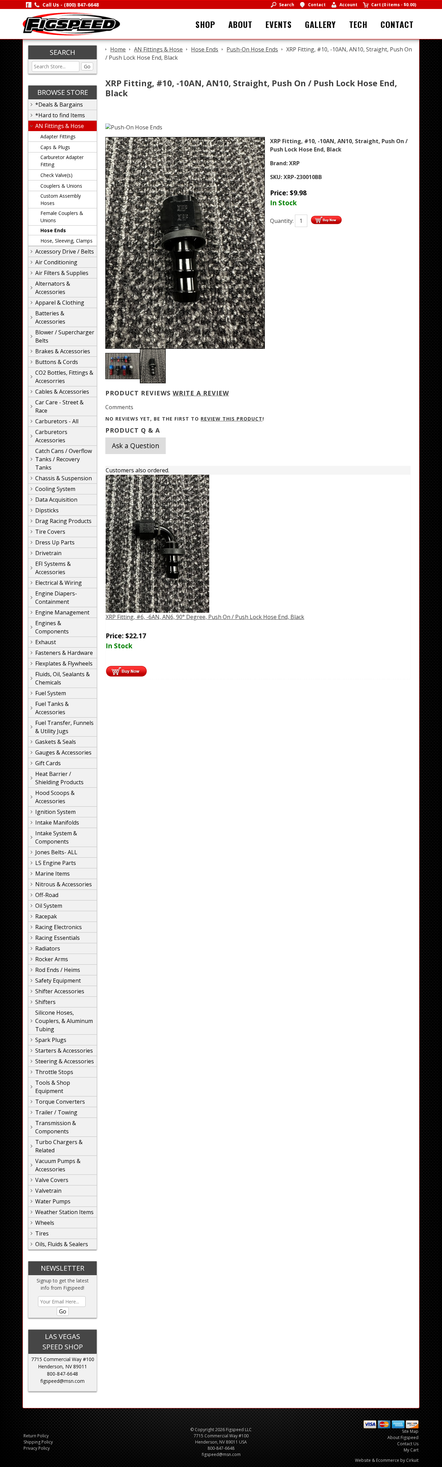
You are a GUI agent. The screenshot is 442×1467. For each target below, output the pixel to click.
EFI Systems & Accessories (53, 568)
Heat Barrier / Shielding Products (59, 778)
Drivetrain (48, 553)
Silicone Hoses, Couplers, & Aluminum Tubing (64, 1021)
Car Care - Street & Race (59, 406)
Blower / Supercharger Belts (64, 336)
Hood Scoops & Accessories (55, 797)
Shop (205, 24)
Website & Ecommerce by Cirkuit (387, 1460)
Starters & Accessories (64, 1050)
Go (87, 66)
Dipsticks (47, 510)
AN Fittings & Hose (59, 126)
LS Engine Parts (55, 863)
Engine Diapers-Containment (56, 597)
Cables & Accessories (62, 391)
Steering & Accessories (64, 1061)
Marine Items (52, 873)
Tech (358, 24)
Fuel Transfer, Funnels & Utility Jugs (64, 727)
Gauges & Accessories (63, 752)
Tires (42, 1233)
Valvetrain (48, 1190)
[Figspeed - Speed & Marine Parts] (71, 23)
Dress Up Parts (55, 542)
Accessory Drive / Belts (64, 251)
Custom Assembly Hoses (60, 199)
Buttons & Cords (56, 362)
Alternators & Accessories (52, 288)
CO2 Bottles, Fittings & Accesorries (64, 377)
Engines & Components (52, 627)
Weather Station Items (64, 1212)
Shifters (45, 1002)
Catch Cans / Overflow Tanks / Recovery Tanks (63, 459)
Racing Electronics (58, 927)
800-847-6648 (62, 1373)
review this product (231, 418)
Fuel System (50, 693)
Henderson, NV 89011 (62, 1366)
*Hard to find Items (60, 115)
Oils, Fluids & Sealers (61, 1244)
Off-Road (46, 895)
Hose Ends (53, 230)
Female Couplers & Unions (61, 217)
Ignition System (55, 812)
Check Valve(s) (56, 175)
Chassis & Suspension (63, 478)
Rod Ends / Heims (57, 970)
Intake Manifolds (57, 822)
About (240, 24)
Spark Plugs (50, 1040)
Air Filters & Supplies (61, 273)
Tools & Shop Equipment (52, 1087)
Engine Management (62, 612)
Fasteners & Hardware (64, 653)
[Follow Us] (28, 4)
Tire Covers (50, 531)
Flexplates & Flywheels (64, 663)
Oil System (48, 905)
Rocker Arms (51, 959)
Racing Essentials (57, 938)
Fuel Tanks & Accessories (52, 708)
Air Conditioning (56, 262)
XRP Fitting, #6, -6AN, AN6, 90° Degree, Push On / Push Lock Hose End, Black (205, 617)
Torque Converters (60, 1101)
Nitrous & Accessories (63, 884)
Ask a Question (135, 445)
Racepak (46, 916)
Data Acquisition (56, 499)
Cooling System (55, 489)
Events (279, 24)
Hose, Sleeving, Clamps (66, 240)
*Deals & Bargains (59, 104)
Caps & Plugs (55, 147)
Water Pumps (52, 1201)
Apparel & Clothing (59, 302)
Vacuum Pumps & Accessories (57, 1165)
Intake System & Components (56, 837)
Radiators (47, 948)
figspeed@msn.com (62, 1381)
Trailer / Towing (56, 1112)
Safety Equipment (58, 980)
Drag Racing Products (63, 521)
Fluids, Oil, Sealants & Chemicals (62, 678)
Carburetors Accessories (51, 436)
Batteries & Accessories (50, 317)
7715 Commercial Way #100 (62, 1359)
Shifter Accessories (59, 991)
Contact (397, 24)
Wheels (44, 1223)
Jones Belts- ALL (56, 852)
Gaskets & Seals (55, 742)
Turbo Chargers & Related (59, 1146)
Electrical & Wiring (58, 583)
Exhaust (45, 642)
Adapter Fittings (58, 136)
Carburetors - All (56, 421)
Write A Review (201, 393)
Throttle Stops (54, 1072)
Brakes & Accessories (62, 351)
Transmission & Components (55, 1127)
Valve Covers (51, 1180)
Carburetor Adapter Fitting (62, 161)
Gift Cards (48, 763)
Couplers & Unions (61, 186)
